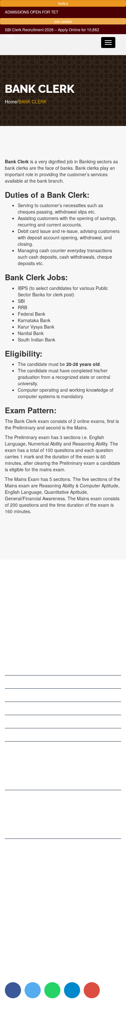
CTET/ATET (17, 735)
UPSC (11, 669)
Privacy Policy (19, 976)
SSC (9, 695)
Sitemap (45, 976)
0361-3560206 (28, 859)
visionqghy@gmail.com (36, 899)
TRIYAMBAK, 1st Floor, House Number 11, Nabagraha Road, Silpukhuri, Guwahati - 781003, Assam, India (60, 777)
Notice (63, 3)
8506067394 (26, 878)
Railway (13, 721)
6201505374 (26, 872)
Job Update (63, 21)
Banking (13, 708)
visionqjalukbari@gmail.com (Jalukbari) (53, 913)
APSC (11, 682)
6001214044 (26, 865)
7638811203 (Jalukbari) (37, 885)
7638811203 (38, 829)
